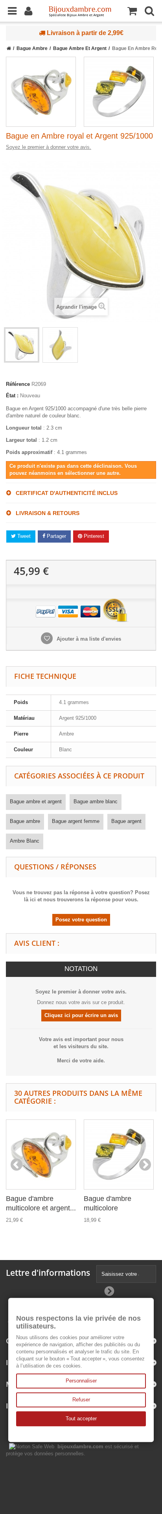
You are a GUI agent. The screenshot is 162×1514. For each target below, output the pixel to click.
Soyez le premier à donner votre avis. (48, 147)
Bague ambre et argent (36, 801)
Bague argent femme (75, 821)
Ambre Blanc (24, 841)
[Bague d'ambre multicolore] (119, 92)
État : (12, 395)
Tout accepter (81, 1418)
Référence (18, 384)
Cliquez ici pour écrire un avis (81, 1015)
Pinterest (93, 536)
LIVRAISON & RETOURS (45, 513)
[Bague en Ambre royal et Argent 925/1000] (21, 345)
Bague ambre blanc (96, 801)
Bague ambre (25, 821)
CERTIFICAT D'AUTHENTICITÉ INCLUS (64, 493)
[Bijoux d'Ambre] (79, 9)
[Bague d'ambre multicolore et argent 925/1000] (41, 92)
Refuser (81, 1400)
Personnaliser (81, 1381)
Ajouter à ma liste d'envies (88, 639)
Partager (55, 536)
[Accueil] (9, 48)
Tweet (23, 536)
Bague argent (126, 821)
